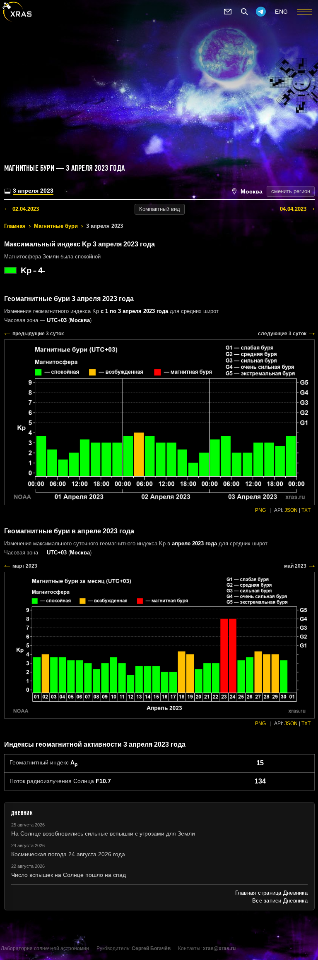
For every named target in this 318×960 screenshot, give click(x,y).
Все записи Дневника (280, 901)
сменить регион (290, 191)
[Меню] (305, 11)
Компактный (159, 209)
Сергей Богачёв (151, 948)
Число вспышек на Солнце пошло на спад (68, 875)
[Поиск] (244, 11)
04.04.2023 (293, 209)
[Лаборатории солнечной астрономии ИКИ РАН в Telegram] (260, 11)
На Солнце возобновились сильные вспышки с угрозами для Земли (103, 833)
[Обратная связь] (227, 11)
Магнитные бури (56, 226)
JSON (291, 510)
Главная (15, 226)
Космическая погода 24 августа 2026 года (68, 854)
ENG (281, 11)
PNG (260, 510)
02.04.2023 (25, 209)
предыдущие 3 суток (38, 334)
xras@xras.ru (219, 948)
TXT (306, 510)
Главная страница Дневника (271, 893)
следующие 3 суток (282, 334)
